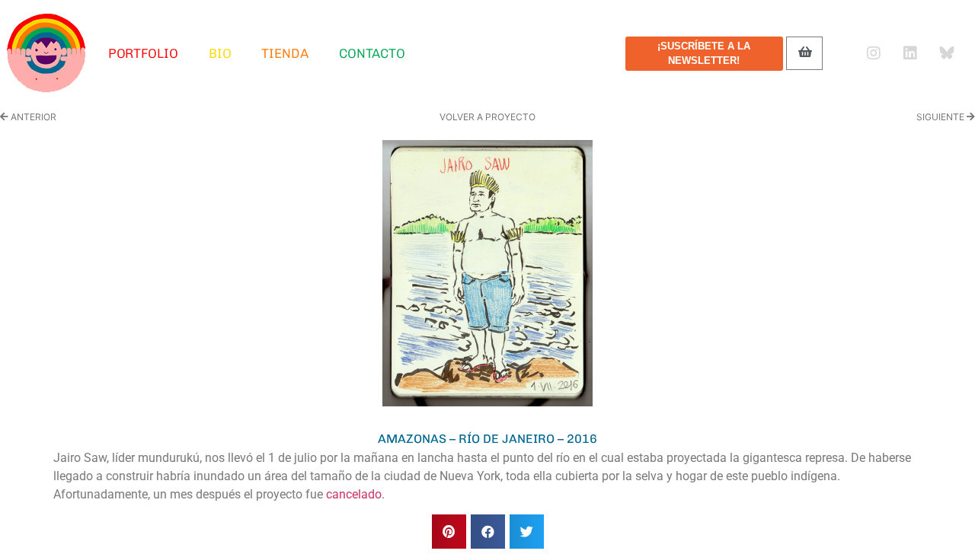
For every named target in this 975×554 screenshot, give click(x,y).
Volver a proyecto (487, 117)
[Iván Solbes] (46, 53)
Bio (220, 53)
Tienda (284, 53)
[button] (449, 531)
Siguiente (941, 117)
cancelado (354, 494)
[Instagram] (873, 53)
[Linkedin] (910, 53)
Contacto (372, 53)
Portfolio (143, 53)
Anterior (32, 117)
